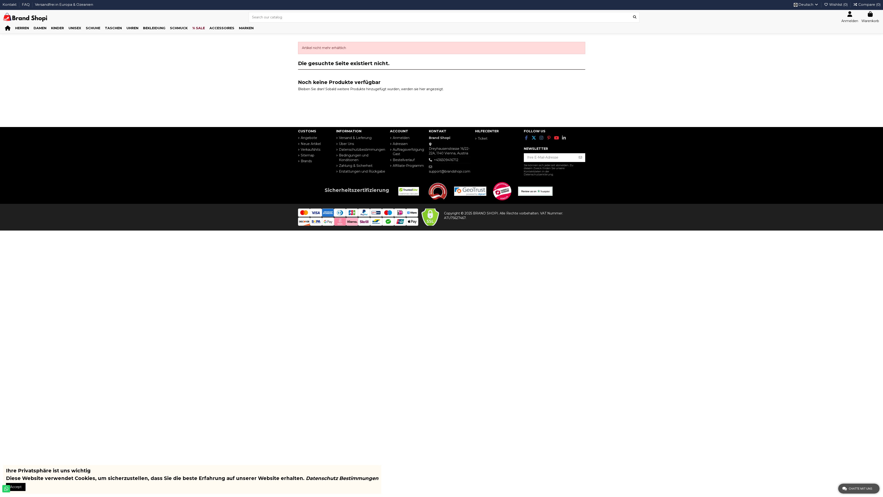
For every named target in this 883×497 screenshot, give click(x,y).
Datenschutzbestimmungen (362, 149)
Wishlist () (838, 4)
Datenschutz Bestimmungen (342, 478)
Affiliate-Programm (408, 166)
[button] (22, 28)
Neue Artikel (311, 144)
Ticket (482, 138)
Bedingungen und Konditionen (353, 157)
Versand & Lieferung (355, 138)
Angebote (309, 138)
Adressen (400, 144)
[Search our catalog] (634, 17)
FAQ (26, 4)
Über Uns (346, 144)
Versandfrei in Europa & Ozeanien (64, 4)
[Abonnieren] (580, 157)
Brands (306, 161)
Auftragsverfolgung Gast (408, 151)
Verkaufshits (310, 149)
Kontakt (10, 4)
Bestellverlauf (404, 160)
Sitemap (307, 155)
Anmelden (401, 138)
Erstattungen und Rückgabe (362, 171)
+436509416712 (446, 160)
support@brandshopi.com (449, 171)
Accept (16, 487)
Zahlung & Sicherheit (356, 166)
